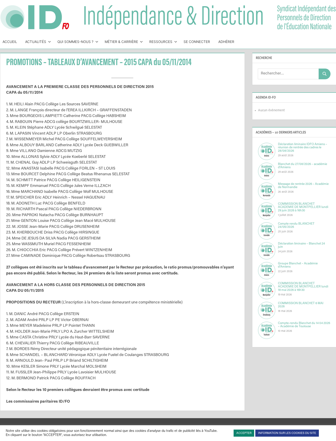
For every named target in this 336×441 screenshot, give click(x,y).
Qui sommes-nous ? (75, 42)
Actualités (35, 42)
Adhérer (226, 42)
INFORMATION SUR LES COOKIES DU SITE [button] (287, 433)
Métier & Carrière (121, 42)
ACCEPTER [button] (243, 433)
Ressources (160, 42)
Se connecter (197, 42)
